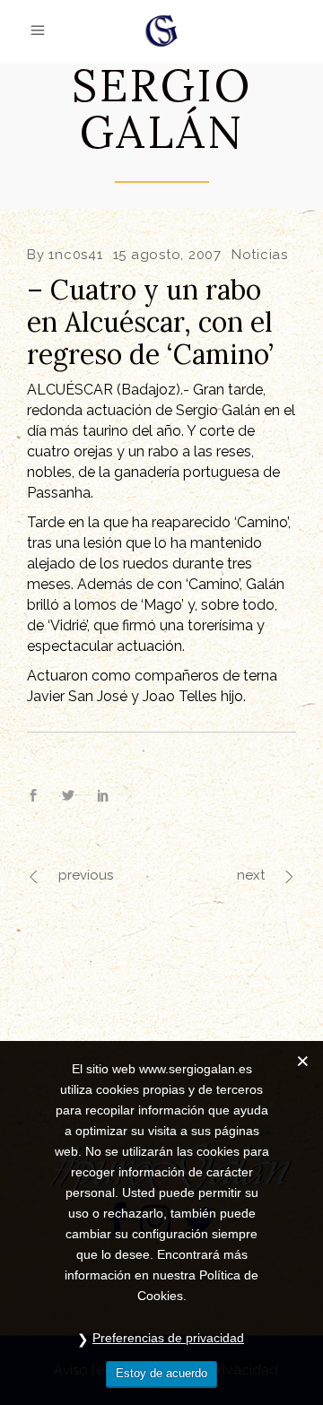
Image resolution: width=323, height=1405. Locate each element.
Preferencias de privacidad (168, 1338)
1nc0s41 (75, 255)
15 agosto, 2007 (167, 255)
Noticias (259, 255)
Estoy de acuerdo (161, 1373)
